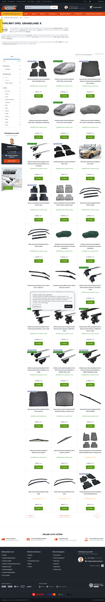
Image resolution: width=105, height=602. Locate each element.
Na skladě (12, 69)
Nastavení (37, 306)
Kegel (12, 113)
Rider (12, 119)
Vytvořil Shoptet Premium (98, 600)
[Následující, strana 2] (97, 515)
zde (47, 302)
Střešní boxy (57, 566)
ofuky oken (29, 35)
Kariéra (30, 563)
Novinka (12, 80)
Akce (12, 77)
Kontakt (4, 1)
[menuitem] (12, 14)
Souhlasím (68, 306)
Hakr (12, 105)
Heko (12, 108)
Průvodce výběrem (47, 1)
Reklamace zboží (6, 566)
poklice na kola (64, 36)
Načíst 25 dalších (64, 515)
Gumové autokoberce (59, 558)
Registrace (101, 1)
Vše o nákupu (31, 1)
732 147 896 (74, 8)
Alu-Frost (12, 91)
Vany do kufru (57, 555)
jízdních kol (22, 30)
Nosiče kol (56, 563)
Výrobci (30, 566)
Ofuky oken (56, 560)
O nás (29, 558)
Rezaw (12, 116)
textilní (8, 36)
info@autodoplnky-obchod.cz (10, 43)
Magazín (38, 1)
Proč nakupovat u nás (33, 560)
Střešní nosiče (57, 569)
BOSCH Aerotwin (12, 99)
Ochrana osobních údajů (8, 572)
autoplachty (9, 38)
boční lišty (28, 31)
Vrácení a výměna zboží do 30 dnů (11, 563)
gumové (3, 36)
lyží (26, 30)
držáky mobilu (56, 36)
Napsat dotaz (11, 161)
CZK (85, 1)
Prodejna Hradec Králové (8, 558)
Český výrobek (12, 83)
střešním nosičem (57, 28)
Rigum (12, 122)
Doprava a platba (21, 1)
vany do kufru (35, 36)
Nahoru (31, 515)
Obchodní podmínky (7, 569)
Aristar (12, 94)
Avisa (12, 96)
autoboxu (39, 30)
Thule (12, 125)
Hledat (54, 7)
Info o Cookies (6, 575)
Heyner (12, 111)
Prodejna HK (11, 1)
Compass (12, 102)
